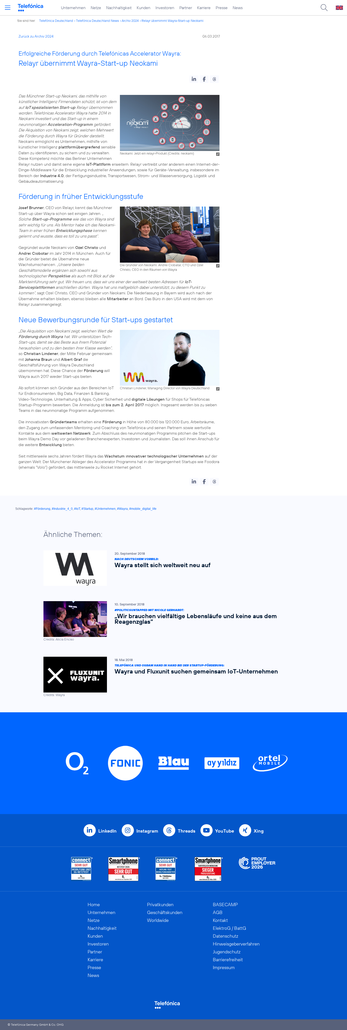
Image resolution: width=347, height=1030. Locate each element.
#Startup (87, 509)
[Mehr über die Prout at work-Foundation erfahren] (257, 869)
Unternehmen (73, 7)
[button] (194, 79)
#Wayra (122, 509)
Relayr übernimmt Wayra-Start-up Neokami (172, 21)
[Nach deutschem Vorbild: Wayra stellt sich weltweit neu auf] (171, 568)
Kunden (143, 7)
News (238, 7)
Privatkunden (160, 904)
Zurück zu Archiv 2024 (36, 36)
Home (94, 904)
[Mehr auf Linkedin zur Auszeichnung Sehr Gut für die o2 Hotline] (166, 869)
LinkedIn (107, 831)
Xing (259, 831)
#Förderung (42, 509)
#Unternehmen (105, 509)
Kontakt (220, 920)
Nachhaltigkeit (119, 7)
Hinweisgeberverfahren (236, 944)
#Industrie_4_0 (62, 509)
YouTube (224, 831)
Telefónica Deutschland (56, 21)
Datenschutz (225, 936)
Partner (185, 7)
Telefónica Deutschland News (97, 21)
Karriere (204, 7)
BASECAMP (225, 904)
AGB (218, 912)
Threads (186, 831)
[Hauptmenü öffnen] (7, 7)
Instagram (147, 831)
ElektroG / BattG (229, 928)
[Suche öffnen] (324, 7)
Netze (96, 7)
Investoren (164, 7)
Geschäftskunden (164, 912)
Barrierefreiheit (228, 960)
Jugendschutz (227, 952)
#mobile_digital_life (142, 509)
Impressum (224, 967)
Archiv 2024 (130, 21)
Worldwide (158, 920)
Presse (222, 7)
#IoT (77, 509)
